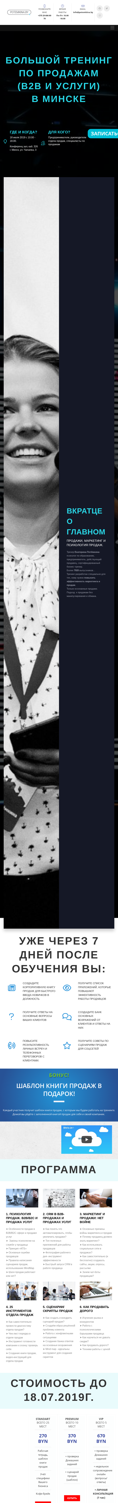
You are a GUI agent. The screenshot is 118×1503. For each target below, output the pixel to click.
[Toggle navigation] (112, 28)
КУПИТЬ (72, 1498)
